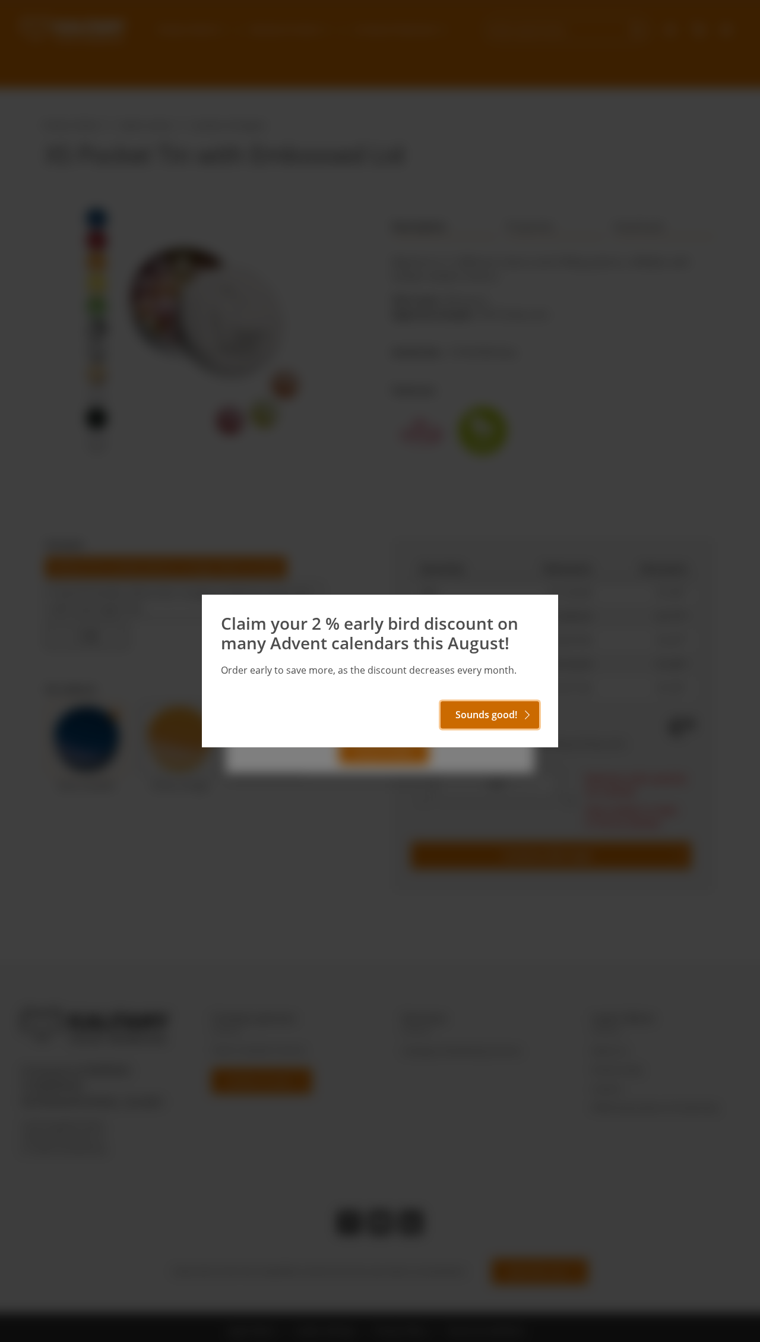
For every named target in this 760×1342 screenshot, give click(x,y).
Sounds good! (486, 714)
